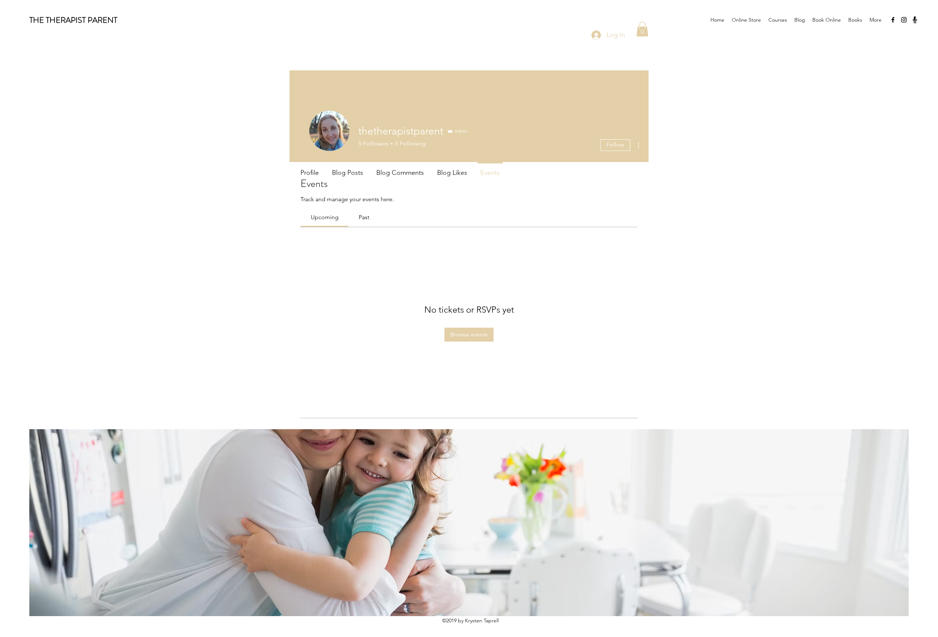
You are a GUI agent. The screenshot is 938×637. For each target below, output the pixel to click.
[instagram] (904, 19)
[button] (642, 29)
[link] (325, 217)
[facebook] (893, 19)
